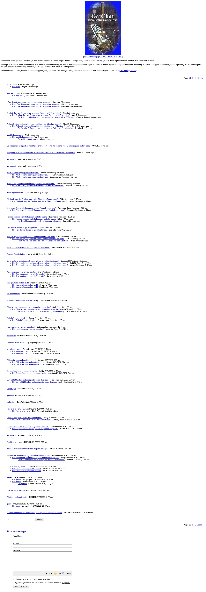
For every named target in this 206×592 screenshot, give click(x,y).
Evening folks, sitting (15, 490)
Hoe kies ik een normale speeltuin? (21, 327)
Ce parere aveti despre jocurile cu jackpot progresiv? (28, 426)
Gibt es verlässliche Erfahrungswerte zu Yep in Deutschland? (31, 208)
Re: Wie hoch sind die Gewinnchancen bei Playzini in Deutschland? (39, 201)
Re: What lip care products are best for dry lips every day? (36, 309)
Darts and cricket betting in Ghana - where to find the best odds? (33, 261)
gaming (10, 395)
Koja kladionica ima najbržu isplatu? (21, 272)
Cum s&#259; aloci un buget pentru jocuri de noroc (27, 380)
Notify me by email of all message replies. (33, 579)
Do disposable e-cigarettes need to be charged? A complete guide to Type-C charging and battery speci (48, 146)
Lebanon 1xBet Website (16, 342)
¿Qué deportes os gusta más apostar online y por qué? (29, 102)
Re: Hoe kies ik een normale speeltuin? (28, 329)
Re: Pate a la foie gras (21, 411)
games (9, 477)
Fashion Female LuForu (16, 254)
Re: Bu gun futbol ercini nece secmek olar (29, 373)
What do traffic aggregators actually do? (23, 173)
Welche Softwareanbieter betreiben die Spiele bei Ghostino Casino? (34, 124)
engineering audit (13, 93)
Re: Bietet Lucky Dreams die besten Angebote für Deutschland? (38, 186)
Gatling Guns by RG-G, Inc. (110, 57)
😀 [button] (55, 574)
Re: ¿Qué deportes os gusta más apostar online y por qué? (36, 104)
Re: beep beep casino (21, 351)
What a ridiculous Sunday (17, 497)
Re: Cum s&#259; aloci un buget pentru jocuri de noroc (34, 382)
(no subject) (11, 159)
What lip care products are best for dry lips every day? (29, 307)
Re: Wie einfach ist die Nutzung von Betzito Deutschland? (35, 458)
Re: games (16, 479)
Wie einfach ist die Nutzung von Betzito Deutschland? (28, 455)
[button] (47, 573)
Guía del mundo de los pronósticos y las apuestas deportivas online (34, 513)
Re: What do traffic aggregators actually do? (30, 175)
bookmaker (11, 336)
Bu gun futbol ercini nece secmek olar (22, 371)
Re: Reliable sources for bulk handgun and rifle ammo (34, 219)
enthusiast (11, 402)
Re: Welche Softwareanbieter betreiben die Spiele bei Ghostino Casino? (41, 126)
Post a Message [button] (91, 57)
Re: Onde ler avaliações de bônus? (26, 468)
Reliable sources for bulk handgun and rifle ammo (27, 217)
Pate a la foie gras (14, 409)
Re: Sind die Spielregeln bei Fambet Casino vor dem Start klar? (38, 239)
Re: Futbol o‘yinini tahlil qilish (24, 320)
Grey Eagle (11, 389)
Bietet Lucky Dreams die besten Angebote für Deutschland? (31, 184)
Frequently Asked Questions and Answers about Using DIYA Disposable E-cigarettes (41, 153)
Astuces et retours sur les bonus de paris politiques (27, 449)
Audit (9, 84)
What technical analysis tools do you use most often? (28, 247)
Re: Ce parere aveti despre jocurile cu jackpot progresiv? (35, 429)
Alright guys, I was (14, 442)
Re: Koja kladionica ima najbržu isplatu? (28, 274)
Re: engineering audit (20, 95)
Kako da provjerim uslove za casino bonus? (24, 418)
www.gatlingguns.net (128, 71)
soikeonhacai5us (13, 294)
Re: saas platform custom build (25, 285)
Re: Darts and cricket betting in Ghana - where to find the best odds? (40, 263)
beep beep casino (14, 349)
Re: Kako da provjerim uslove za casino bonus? (31, 420)
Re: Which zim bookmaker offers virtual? (28, 362)
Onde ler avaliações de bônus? (19, 466)
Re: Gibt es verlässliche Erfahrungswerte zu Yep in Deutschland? (38, 210)
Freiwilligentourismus (15, 192)
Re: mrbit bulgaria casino (22, 137)
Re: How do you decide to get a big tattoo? (29, 230)
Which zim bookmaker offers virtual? (21, 360)
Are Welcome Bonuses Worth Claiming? (23, 300)
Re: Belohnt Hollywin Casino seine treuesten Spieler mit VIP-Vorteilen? (41, 115)
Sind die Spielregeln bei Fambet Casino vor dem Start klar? (31, 237)
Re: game (16, 506)
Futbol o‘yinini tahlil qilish (17, 318)
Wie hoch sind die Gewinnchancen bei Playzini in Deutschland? (32, 199)
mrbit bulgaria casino (15, 135)
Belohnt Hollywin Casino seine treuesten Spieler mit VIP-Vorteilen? (34, 113)
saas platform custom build (18, 283)
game (9, 504)
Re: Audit (16, 87)
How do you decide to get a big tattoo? (22, 228)
